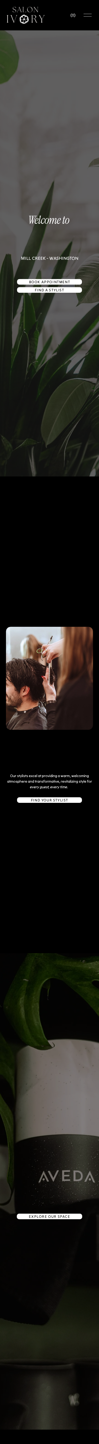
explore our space (49, 1216)
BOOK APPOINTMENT (49, 282)
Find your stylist (49, 800)
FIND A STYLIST (49, 290)
